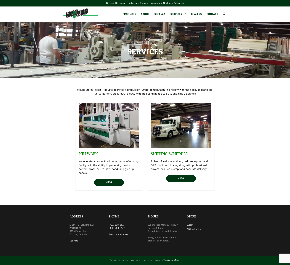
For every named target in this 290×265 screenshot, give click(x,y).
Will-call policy (194, 229)
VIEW (181, 178)
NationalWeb (173, 260)
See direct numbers (118, 234)
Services (176, 14)
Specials (160, 14)
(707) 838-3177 (116, 224)
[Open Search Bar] (224, 14)
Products (129, 14)
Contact (212, 14)
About (145, 14)
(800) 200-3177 (117, 228)
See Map (73, 240)
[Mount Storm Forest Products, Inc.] (80, 14)
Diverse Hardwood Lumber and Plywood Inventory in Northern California (145, 3)
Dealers (196, 14)
